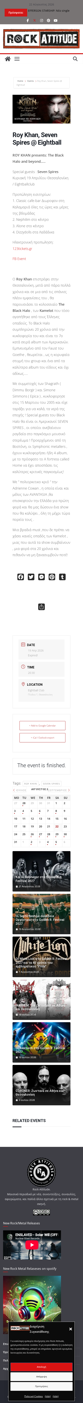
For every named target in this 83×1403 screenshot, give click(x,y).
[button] (71, 1329)
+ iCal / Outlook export (42, 737)
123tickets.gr (22, 248)
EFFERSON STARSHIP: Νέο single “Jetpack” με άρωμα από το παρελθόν (51, 12)
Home (20, 80)
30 (65, 834)
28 (23, 803)
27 (40, 834)
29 (56, 834)
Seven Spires (51, 783)
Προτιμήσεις (41, 1386)
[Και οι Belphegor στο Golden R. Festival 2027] (41, 871)
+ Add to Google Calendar (42, 725)
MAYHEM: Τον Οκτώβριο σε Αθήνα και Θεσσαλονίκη (40, 1007)
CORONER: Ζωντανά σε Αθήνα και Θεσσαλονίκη (40, 1092)
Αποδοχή (41, 1366)
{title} (48, 1396)
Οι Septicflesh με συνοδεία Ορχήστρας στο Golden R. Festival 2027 (40, 919)
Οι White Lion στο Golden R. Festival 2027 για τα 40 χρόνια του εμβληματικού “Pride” (41, 962)
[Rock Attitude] (7, 58)
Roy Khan (30, 783)
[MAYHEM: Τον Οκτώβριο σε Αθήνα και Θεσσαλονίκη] (41, 999)
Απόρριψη (41, 1376)
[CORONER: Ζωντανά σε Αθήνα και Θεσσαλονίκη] (41, 1085)
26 (32, 834)
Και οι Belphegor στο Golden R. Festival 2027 (37, 879)
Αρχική (7, 1368)
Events (30, 80)
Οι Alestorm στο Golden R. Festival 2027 (40, 1050)
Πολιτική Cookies (33, 1396)
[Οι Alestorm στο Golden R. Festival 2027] (41, 1042)
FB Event (19, 258)
